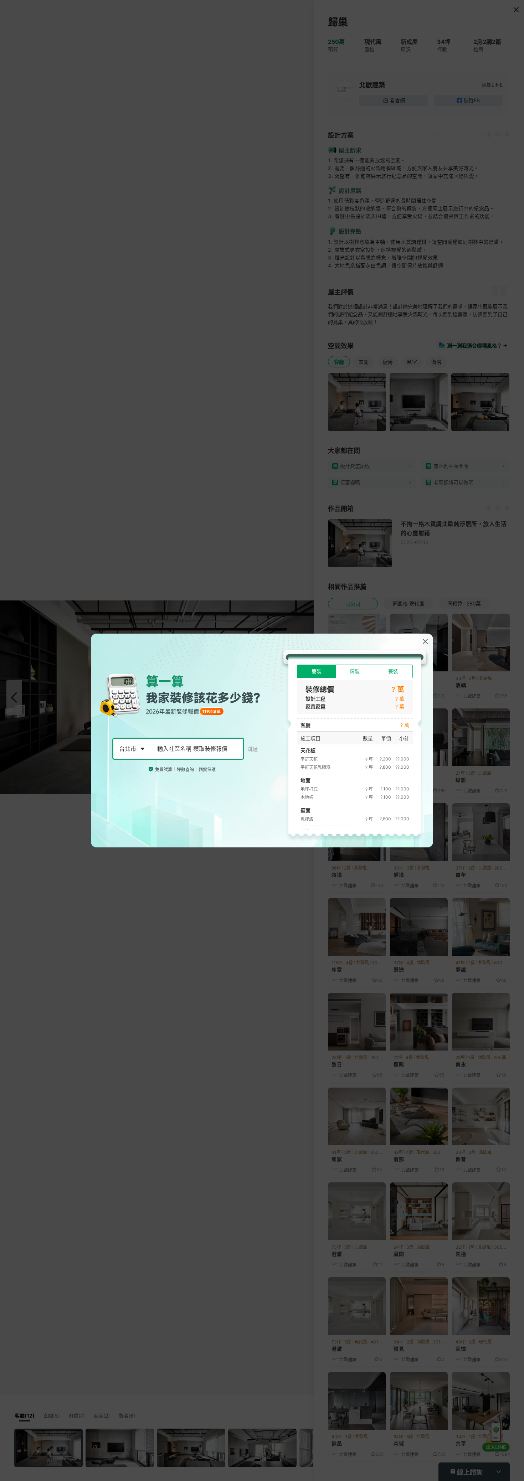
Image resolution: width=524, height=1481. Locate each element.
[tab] (316, 671)
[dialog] (262, 740)
